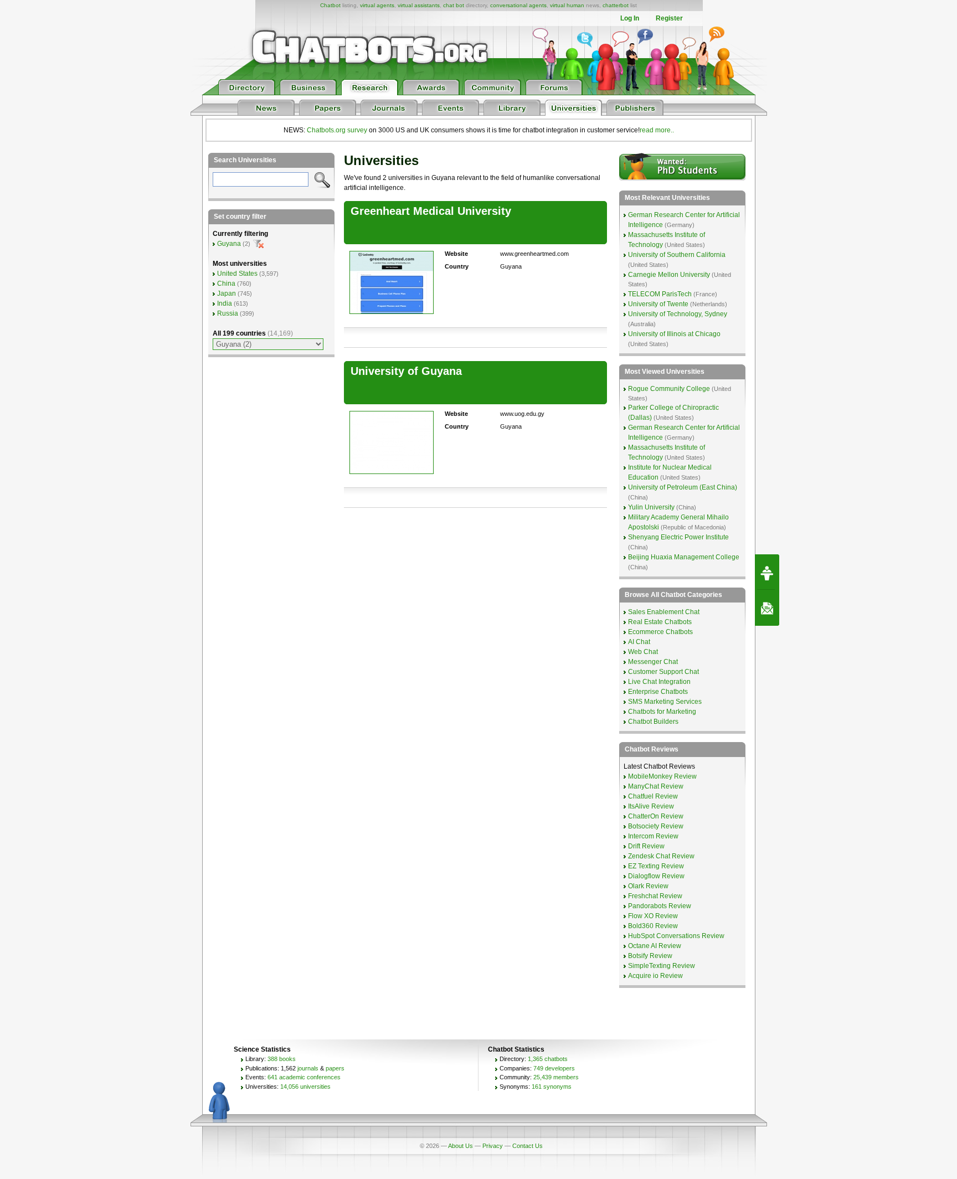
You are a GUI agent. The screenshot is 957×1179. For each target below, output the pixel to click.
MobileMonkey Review (662, 776)
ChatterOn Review (655, 816)
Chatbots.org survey (337, 130)
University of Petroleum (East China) (682, 487)
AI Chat (639, 642)
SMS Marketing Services (665, 702)
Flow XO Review (653, 916)
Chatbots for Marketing (662, 711)
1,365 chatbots (548, 1059)
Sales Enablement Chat (663, 612)
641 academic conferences (304, 1077)
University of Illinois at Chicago (674, 334)
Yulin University (651, 507)
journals (307, 1068)
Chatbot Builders (653, 721)
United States (237, 273)
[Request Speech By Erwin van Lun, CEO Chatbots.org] (767, 572)
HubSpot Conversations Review (676, 936)
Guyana (229, 244)
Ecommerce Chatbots (660, 632)
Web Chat (643, 652)
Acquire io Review (655, 976)
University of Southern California (677, 255)
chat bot (453, 5)
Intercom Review (653, 836)
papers (335, 1068)
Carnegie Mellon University (669, 275)
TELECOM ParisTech (660, 294)
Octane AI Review (654, 946)
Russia (227, 313)
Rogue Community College (669, 389)
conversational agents (518, 5)
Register (669, 18)
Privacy (492, 1145)
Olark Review (648, 886)
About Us (460, 1145)
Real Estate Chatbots (660, 622)
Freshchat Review (655, 896)
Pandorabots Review (659, 906)
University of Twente (658, 304)
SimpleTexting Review (661, 966)
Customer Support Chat (663, 672)
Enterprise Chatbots (658, 692)
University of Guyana (406, 371)
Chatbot (330, 5)
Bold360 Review (653, 926)
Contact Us (527, 1145)
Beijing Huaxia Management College (683, 557)
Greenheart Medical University (431, 211)
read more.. (657, 130)
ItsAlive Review (651, 806)
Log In (629, 18)
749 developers (554, 1068)
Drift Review (646, 846)
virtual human (567, 5)
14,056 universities (305, 1086)
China (226, 283)
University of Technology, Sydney (677, 314)
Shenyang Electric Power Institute (678, 537)
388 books (281, 1059)
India (224, 303)
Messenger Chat (653, 662)
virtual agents (377, 5)
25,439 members (556, 1077)
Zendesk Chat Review (661, 856)
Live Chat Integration (659, 682)
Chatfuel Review (653, 796)
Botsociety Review (655, 826)
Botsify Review (650, 956)
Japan (226, 293)
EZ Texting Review (656, 866)
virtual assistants (419, 5)
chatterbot (616, 5)
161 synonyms (552, 1086)
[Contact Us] (767, 608)
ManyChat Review (655, 786)
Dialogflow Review (656, 876)
